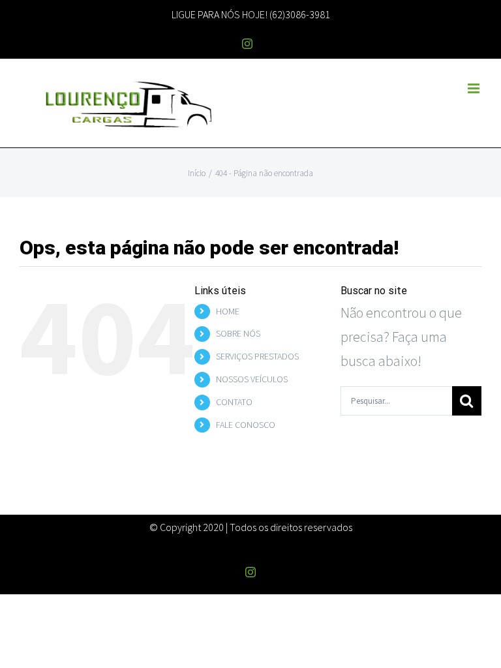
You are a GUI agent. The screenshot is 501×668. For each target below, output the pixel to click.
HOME (227, 311)
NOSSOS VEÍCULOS (252, 379)
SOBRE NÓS (238, 333)
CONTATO (234, 402)
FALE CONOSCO (245, 425)
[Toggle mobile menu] (474, 88)
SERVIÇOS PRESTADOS (257, 356)
